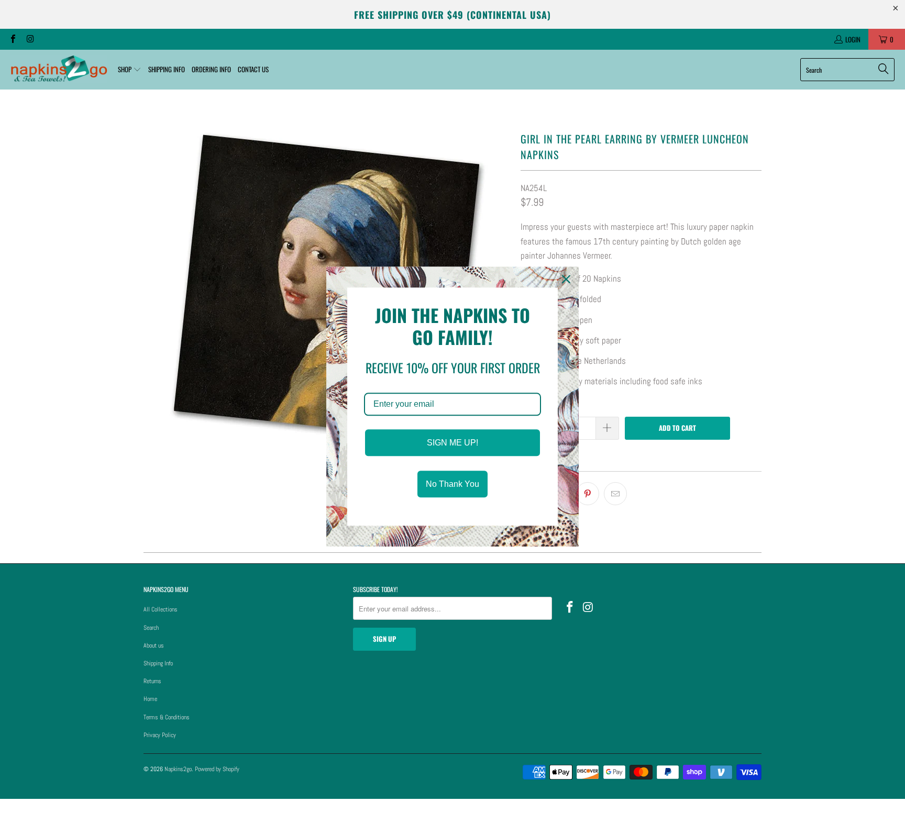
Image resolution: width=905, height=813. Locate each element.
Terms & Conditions (167, 717)
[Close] (566, 279)
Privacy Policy (160, 735)
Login (852, 39)
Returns (152, 681)
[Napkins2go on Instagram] (29, 39)
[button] (129, 69)
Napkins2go (178, 769)
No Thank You (452, 484)
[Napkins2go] (58, 69)
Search (151, 627)
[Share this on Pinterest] (587, 493)
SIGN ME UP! (452, 442)
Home (150, 699)
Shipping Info (158, 663)
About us (154, 645)
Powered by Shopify (217, 769)
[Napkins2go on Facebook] (12, 39)
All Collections (161, 609)
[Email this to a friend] (615, 493)
